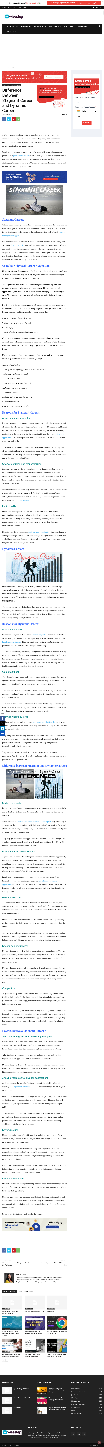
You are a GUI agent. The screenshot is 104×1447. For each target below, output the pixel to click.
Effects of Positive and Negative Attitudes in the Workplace (17, 1264)
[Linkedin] (96, 7)
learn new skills (17, 245)
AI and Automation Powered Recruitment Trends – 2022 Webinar (10, 1334)
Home (4, 68)
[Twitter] (9, 119)
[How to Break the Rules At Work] (35, 1302)
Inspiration (82, 26)
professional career (21, 155)
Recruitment (39, 26)
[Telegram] (100, 7)
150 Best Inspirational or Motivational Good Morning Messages (56, 1390)
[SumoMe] (2, 733)
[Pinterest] (14, 119)
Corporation (50, 1311)
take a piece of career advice (21, 1086)
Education (10, 31)
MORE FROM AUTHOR (26, 1291)
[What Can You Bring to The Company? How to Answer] (42, 1400)
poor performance (23, 500)
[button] (99, 27)
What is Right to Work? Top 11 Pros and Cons (54, 1264)
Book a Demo (22, 7)
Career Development (16, 85)
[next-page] (6, 1360)
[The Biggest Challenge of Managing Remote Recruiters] (35, 1323)
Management (54, 26)
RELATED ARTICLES (9, 1291)
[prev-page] (3, 1360)
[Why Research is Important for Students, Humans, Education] (42, 1410)
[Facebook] (93, 7)
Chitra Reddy (8, 114)
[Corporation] (57, 1302)
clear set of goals (39, 634)
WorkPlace (68, 26)
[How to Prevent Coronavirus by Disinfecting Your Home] (57, 1346)
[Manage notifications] (99, 1442)
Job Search (25, 26)
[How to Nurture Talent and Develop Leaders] (12, 1302)
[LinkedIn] (2, 728)
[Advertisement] (65, 16)
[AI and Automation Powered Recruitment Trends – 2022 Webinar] (12, 1323)
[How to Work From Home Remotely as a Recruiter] (35, 1346)
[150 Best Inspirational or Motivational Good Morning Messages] (42, 1390)
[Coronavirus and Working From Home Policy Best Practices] (12, 1346)
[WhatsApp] (18, 119)
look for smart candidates (38, 531)
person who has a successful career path (34, 821)
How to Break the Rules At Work (34, 1311)
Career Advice (11, 26)
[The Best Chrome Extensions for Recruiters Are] (57, 1323)
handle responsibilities (11, 641)
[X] (2, 723)
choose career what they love (45, 722)
